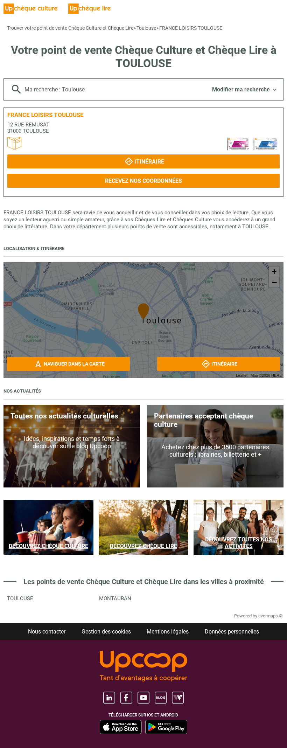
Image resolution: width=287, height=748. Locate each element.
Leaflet (241, 375)
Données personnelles (232, 631)
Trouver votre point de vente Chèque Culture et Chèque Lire (70, 28)
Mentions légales (168, 631)
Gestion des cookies (106, 631)
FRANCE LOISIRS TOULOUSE (190, 28)
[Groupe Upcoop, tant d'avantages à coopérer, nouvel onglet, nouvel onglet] (143, 667)
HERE (276, 375)
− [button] (274, 282)
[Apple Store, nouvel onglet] (121, 727)
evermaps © (270, 615)
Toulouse (146, 28)
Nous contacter (46, 631)
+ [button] (274, 271)
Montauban (115, 598)
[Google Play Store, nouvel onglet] (166, 727)
